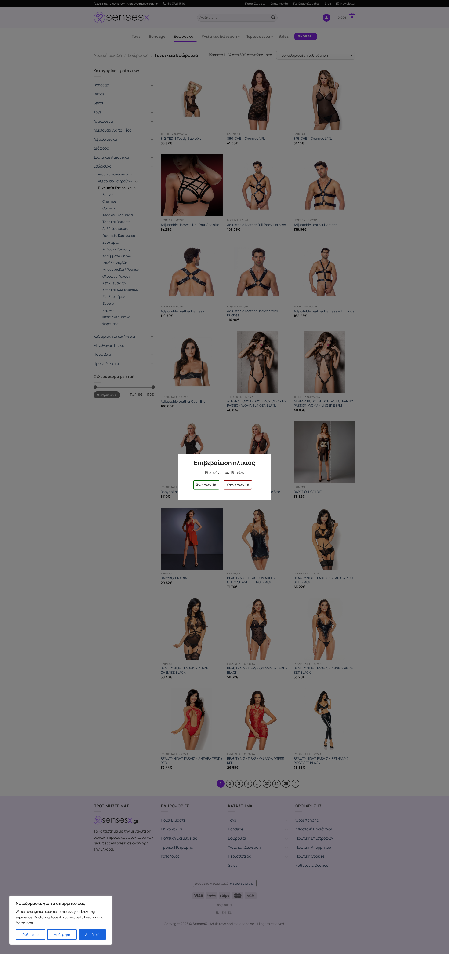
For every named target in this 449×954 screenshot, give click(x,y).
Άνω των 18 (206, 484)
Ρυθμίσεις (30, 934)
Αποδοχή (92, 934)
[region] (60, 920)
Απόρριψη (62, 934)
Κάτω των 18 (237, 484)
